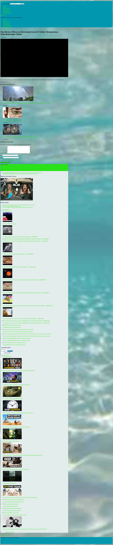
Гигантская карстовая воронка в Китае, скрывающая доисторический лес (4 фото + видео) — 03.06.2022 (27, 103)
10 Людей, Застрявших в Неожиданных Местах (13, 501)
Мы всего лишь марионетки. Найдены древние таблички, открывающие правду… (20, 497)
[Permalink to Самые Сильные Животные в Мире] (11, 504)
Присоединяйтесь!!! (7, 13)
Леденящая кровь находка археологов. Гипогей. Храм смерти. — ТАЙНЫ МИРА (20, 236)
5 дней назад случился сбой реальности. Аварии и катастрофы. (16, 384)
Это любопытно (6, 10)
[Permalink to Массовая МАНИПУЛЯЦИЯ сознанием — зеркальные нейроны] (17, 338)
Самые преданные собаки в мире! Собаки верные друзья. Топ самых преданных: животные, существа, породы (26, 336)
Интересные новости (7, 11)
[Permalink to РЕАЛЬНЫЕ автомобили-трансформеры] (12, 325)
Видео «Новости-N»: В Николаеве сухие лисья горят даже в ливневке (18, 331)
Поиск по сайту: (6, 3)
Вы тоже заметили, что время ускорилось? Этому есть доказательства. (18, 412)
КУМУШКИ (3, 1)
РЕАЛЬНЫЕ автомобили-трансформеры (11, 327)
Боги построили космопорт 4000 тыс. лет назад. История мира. (16, 427)
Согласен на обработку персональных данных (12, 160)
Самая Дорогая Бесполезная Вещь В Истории (12, 398)
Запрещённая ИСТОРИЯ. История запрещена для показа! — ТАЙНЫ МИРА (19, 266)
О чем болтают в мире (5, 347)
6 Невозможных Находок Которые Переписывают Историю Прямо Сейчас (20, 137)
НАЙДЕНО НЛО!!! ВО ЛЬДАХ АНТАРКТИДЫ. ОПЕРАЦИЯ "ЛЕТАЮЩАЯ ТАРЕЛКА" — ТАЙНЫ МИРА (25, 241)
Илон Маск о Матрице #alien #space (10, 441)
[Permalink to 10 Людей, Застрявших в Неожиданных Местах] (13, 499)
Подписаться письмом (7, 352)
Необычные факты (7, 8)
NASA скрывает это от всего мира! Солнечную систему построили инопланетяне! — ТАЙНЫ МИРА (24, 279)
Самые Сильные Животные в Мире (10, 506)
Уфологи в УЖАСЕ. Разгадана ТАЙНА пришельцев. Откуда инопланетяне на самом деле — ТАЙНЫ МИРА (26, 292)
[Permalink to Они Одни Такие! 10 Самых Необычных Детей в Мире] (11, 512)
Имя (1, 155)
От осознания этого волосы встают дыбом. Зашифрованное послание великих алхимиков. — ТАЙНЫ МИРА (26, 322)
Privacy (4, 534)
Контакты (5, 535)
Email (1, 157)
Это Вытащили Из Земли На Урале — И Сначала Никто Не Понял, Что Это (19, 204)
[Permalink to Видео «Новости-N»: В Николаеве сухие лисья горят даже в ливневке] (18, 329)
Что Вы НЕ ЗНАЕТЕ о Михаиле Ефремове (12, 510)
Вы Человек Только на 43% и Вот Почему (12, 120)
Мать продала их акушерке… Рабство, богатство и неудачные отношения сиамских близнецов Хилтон (25, 529)
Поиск (23, 3)
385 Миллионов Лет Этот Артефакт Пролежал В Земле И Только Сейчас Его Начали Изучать (23, 455)
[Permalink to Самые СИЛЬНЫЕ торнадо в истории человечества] (14, 342)
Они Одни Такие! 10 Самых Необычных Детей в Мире (14, 514)
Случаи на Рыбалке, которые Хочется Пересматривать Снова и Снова (18, 207)
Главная (4, 6)
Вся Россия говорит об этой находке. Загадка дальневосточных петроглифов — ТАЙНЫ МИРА (23, 318)
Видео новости (6, 9)
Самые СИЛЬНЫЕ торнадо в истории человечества (14, 344)
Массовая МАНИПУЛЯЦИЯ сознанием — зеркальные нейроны (16, 340)
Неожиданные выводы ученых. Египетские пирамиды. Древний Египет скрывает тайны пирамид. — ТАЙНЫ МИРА (28, 305)
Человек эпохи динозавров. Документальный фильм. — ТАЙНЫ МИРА (18, 254)
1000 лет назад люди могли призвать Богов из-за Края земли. (16, 469)
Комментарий (3, 153)
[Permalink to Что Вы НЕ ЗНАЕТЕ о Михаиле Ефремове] (12, 508)
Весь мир (5, 7)
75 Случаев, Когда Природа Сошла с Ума (12, 206)
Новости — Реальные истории (9, 223)
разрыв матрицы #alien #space (9, 483)
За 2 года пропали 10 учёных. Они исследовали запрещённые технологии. (19, 370)
